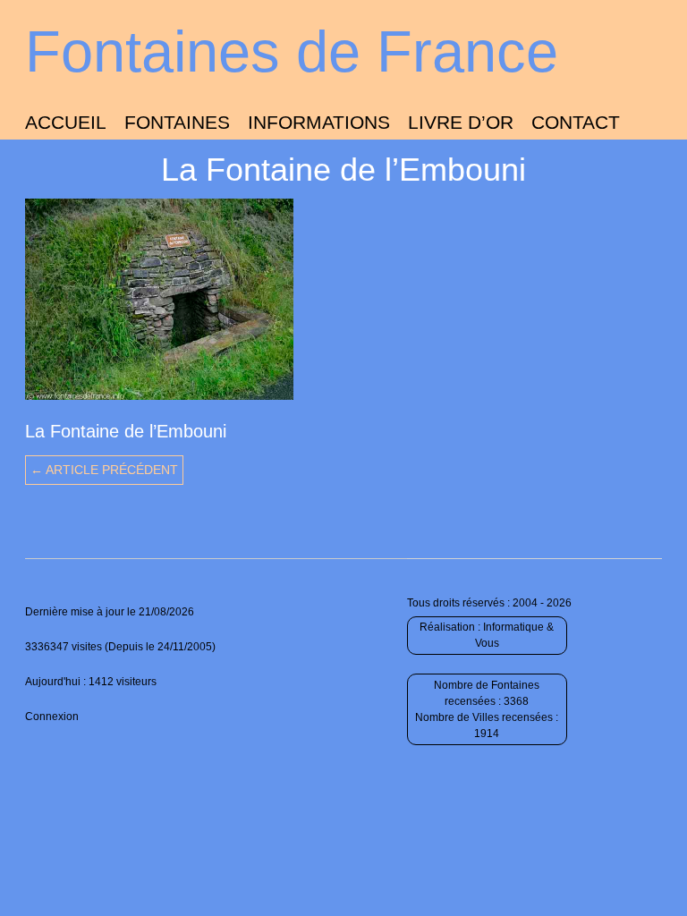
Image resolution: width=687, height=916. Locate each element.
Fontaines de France (291, 51)
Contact (575, 122)
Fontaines (177, 122)
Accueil (65, 122)
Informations (319, 122)
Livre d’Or (460, 122)
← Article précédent (104, 469)
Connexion (52, 716)
